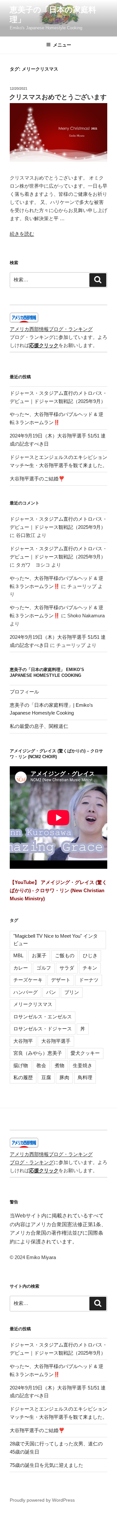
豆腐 (46, 1077)
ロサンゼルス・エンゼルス (42, 1016)
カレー (20, 968)
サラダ (66, 968)
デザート (61, 980)
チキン (90, 968)
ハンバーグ (25, 992)
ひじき (90, 955)
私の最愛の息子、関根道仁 (39, 726)
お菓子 (39, 955)
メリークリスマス (32, 1004)
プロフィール (24, 691)
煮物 (59, 1065)
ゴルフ (43, 968)
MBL (18, 955)
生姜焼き (82, 1065)
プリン (71, 992)
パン (51, 992)
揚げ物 (20, 1065)
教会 (41, 1065)
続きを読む (22, 233)
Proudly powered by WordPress (42, 1500)
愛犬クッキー (85, 1053)
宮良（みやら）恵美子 (37, 1053)
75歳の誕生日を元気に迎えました (46, 1465)
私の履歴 (23, 1077)
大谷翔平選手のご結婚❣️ (37, 478)
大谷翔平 (23, 1041)
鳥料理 (85, 1077)
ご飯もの (64, 955)
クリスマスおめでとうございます (58, 97)
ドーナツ (88, 980)
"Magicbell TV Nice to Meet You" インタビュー (55, 939)
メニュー (62, 44)
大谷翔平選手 (56, 1041)
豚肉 (64, 1077)
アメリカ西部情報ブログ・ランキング (51, 329)
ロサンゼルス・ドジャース (42, 1028)
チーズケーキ (28, 980)
